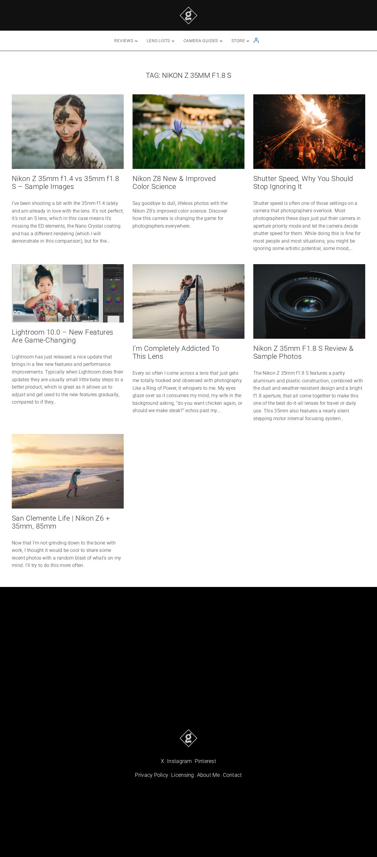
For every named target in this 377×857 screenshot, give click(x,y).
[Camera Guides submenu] (221, 40)
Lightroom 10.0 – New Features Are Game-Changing (62, 336)
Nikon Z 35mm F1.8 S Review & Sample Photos (303, 353)
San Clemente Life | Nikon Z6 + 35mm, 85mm (61, 522)
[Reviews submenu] (136, 40)
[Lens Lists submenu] (173, 40)
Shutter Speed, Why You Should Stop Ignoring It (303, 183)
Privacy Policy (151, 775)
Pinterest (205, 761)
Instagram (179, 761)
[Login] (256, 40)
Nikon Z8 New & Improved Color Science (174, 183)
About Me (208, 775)
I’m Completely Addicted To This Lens (176, 353)
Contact (232, 775)
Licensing (182, 775)
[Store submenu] (247, 40)
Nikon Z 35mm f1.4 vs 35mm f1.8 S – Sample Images (65, 183)
